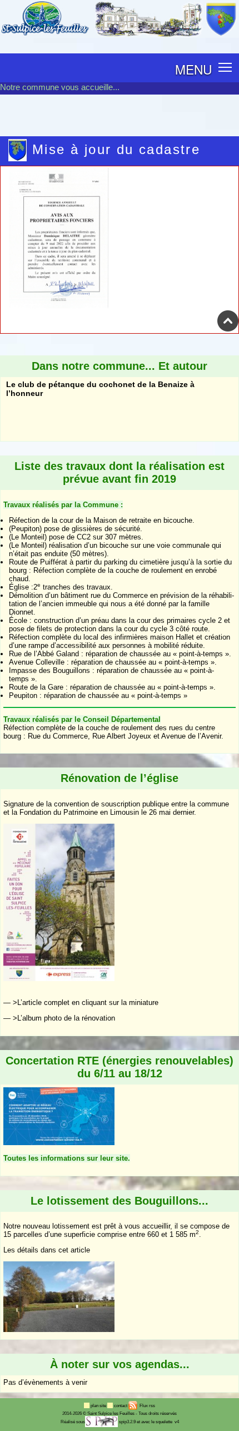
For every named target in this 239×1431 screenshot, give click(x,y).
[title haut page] (227, 329)
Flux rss (146, 1405)
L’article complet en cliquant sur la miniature (87, 1002)
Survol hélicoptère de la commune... (74, 434)
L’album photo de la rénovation (66, 1018)
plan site (99, 1405)
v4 (177, 1421)
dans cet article (65, 1250)
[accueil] (119, 35)
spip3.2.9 (127, 1421)
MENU (193, 69)
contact (121, 1405)
